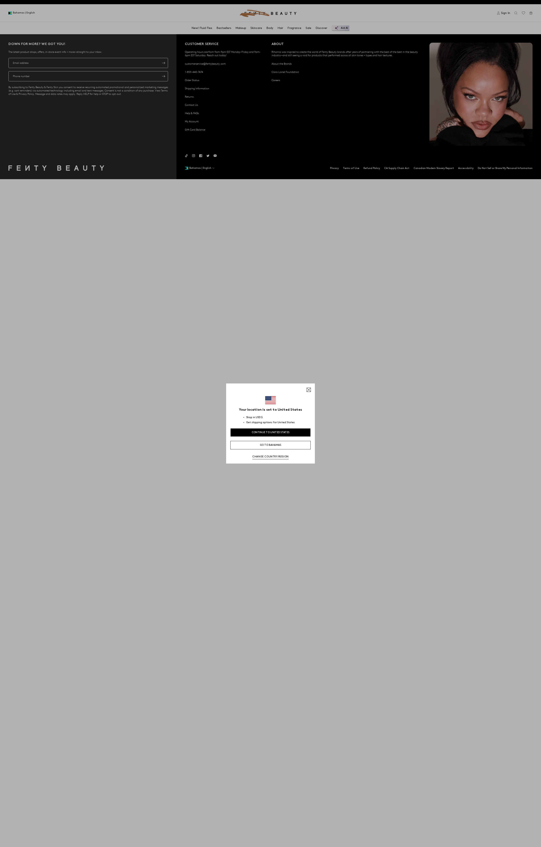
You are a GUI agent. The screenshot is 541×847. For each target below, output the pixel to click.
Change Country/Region (270, 457)
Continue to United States (271, 432)
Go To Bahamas (270, 445)
